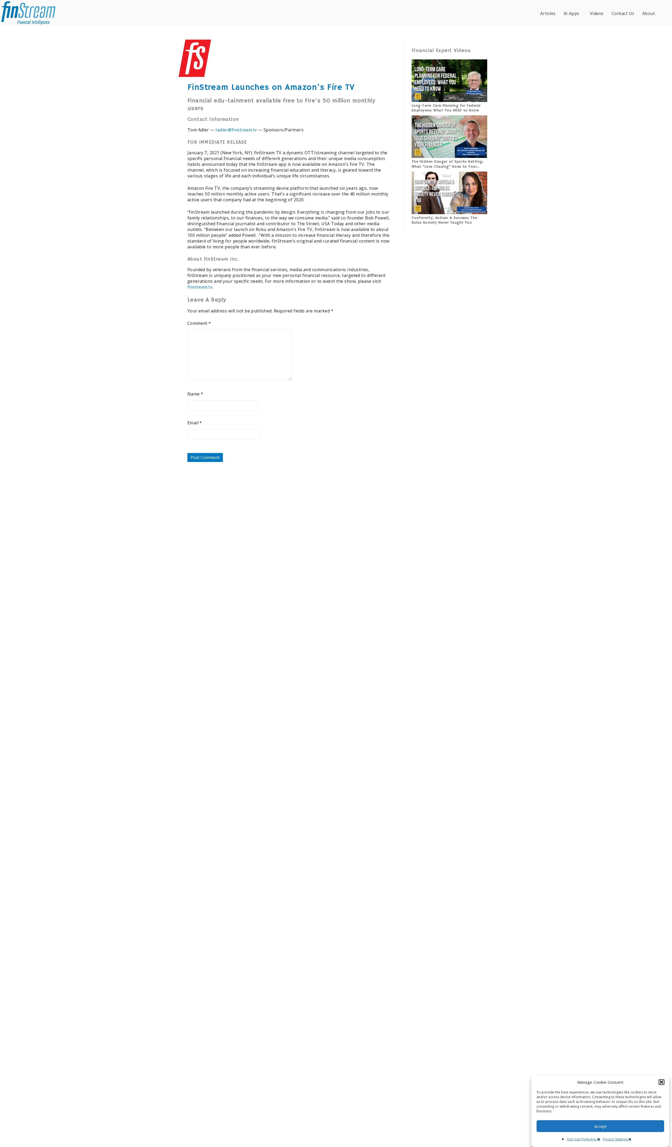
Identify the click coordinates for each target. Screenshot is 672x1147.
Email (194, 423)
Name (195, 394)
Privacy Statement (617, 1139)
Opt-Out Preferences (583, 1139)
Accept (600, 1126)
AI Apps (571, 13)
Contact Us (623, 13)
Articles (548, 13)
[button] (661, 1082)
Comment (199, 323)
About (648, 13)
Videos (597, 13)
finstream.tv (200, 287)
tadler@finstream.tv (236, 130)
